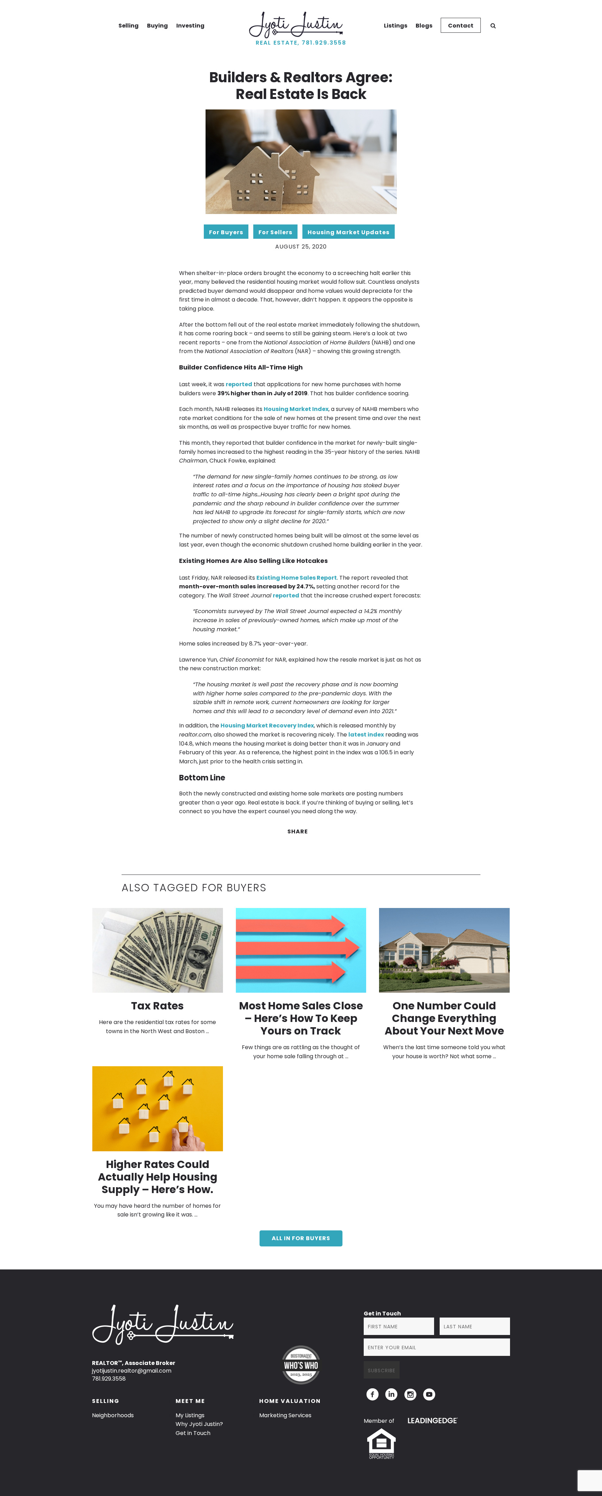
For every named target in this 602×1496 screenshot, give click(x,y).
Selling (128, 26)
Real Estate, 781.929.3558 (301, 43)
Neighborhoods (113, 1415)
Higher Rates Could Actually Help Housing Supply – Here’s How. (157, 1177)
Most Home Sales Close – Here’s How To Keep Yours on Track (301, 1018)
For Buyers (226, 232)
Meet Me (190, 1401)
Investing (190, 26)
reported (239, 384)
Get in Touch (193, 1433)
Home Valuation (290, 1401)
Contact (460, 26)
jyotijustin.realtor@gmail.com (131, 1371)
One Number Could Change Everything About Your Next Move (444, 1018)
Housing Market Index (296, 409)
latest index (366, 735)
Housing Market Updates (348, 232)
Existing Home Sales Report (296, 578)
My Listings (190, 1415)
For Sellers (275, 232)
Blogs (424, 26)
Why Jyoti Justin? (199, 1424)
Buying (157, 26)
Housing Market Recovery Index (267, 726)
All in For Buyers (301, 1238)
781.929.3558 (109, 1379)
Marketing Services (285, 1415)
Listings (395, 26)
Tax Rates (157, 1005)
